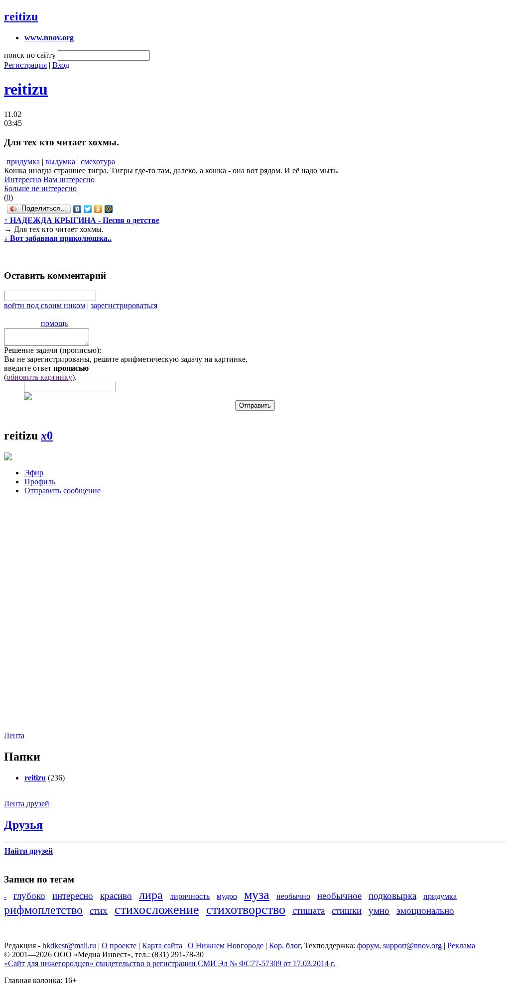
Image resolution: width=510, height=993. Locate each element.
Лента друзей (26, 803)
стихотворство (245, 909)
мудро (227, 896)
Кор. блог (284, 945)
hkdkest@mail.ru (69, 945)
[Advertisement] (64, 620)
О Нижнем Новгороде (225, 945)
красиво (116, 895)
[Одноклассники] (98, 209)
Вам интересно (69, 179)
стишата (308, 910)
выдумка (60, 161)
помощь (54, 323)
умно (379, 910)
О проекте (119, 945)
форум (368, 945)
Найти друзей (28, 851)
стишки (347, 910)
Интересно (22, 179)
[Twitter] (88, 209)
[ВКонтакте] (77, 209)
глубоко (29, 895)
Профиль (39, 481)
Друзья (23, 824)
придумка (23, 161)
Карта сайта (162, 945)
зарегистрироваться (124, 305)
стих (99, 910)
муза (256, 894)
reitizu (21, 16)
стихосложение (157, 909)
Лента (14, 735)
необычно (293, 896)
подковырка (392, 895)
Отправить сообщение (62, 490)
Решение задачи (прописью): (52, 350)
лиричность (190, 896)
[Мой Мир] (109, 209)
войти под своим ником (44, 305)
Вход (60, 65)
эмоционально (425, 910)
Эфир (33, 472)
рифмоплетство (43, 909)
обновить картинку (39, 377)
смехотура (98, 161)
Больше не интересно (40, 188)
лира (151, 894)
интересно (72, 895)
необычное (339, 895)
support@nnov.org (412, 945)
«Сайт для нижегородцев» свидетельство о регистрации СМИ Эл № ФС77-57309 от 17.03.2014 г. (169, 963)
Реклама (461, 945)
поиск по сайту (30, 55)
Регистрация (25, 65)
